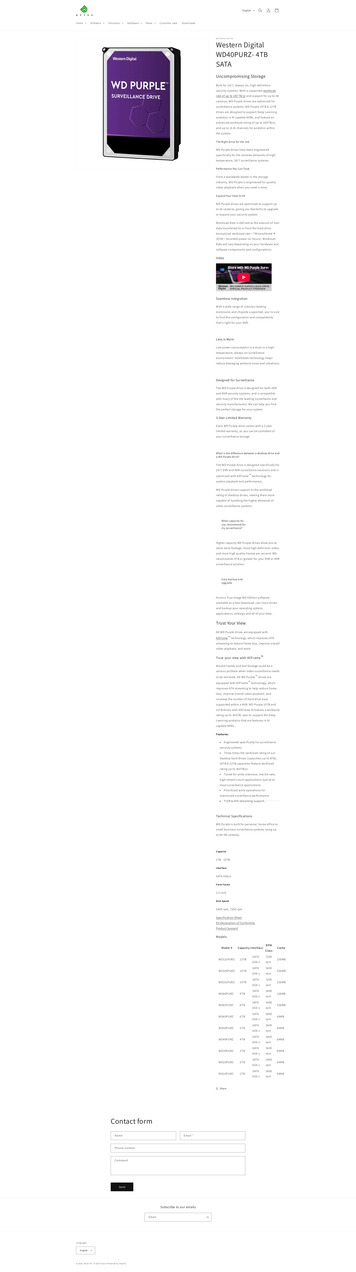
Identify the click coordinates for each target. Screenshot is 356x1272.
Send (122, 1187)
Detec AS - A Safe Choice (95, 1263)
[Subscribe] (207, 1217)
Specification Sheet (229, 918)
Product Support (227, 928)
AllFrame (222, 638)
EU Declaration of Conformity (235, 923)
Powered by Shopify (116, 1263)
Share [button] (223, 1088)
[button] (81, 23)
